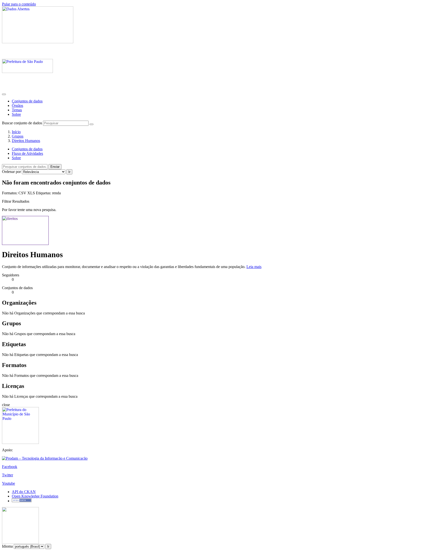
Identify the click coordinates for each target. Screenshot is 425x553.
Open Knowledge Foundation (35, 496)
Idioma (7, 546)
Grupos (17, 136)
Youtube (8, 483)
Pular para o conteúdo (19, 4)
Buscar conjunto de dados (22, 123)
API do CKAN (24, 492)
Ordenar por (11, 172)
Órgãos (17, 105)
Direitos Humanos (26, 141)
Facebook (9, 467)
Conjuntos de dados (27, 101)
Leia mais (253, 267)
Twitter (7, 475)
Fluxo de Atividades (27, 153)
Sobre (16, 114)
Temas (17, 110)
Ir (69, 172)
